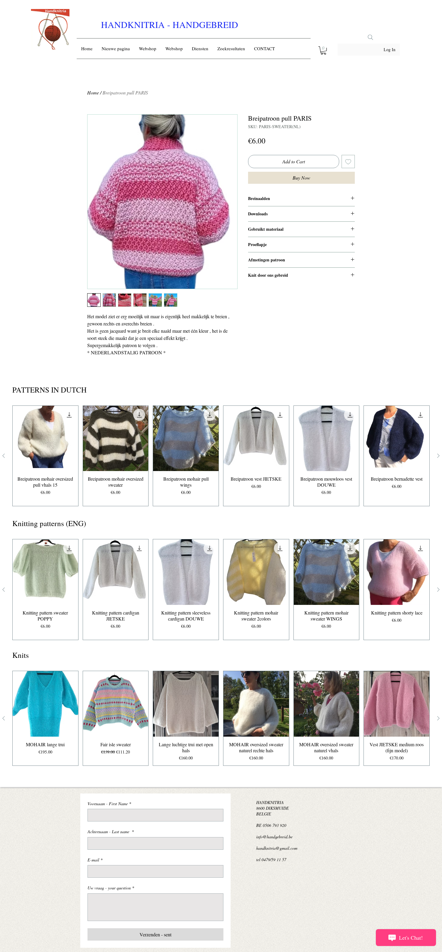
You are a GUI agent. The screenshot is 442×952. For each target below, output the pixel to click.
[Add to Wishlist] (348, 161)
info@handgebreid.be (274, 837)
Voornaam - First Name (109, 803)
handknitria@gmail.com (276, 848)
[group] (221, 456)
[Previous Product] (3, 455)
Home (93, 92)
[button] (323, 50)
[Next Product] (438, 455)
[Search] (370, 37)
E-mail (95, 860)
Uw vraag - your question (110, 888)
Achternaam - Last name (110, 831)
